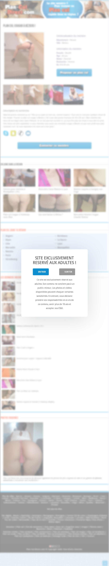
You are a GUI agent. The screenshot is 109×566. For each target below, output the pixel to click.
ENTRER (42, 272)
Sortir (68, 272)
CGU (60, 308)
